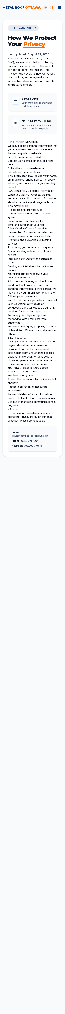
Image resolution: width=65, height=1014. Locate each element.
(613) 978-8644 (30, 440)
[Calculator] (51, 7)
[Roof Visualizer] (45, 7)
